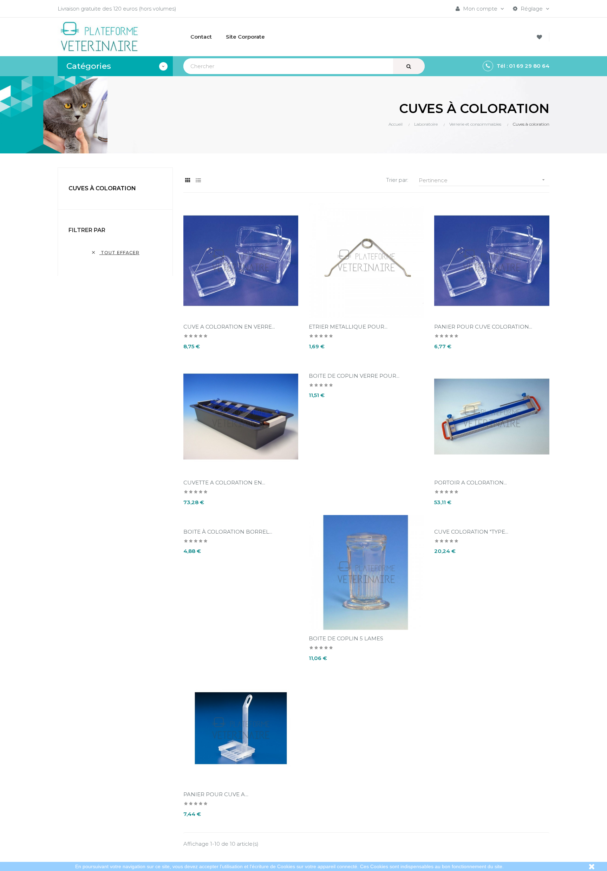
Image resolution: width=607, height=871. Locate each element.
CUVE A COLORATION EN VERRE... (229, 326)
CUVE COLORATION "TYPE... (471, 531)
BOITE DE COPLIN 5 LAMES (346, 638)
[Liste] (198, 180)
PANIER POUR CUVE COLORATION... (483, 326)
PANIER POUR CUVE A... (215, 794)
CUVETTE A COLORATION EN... (224, 482)
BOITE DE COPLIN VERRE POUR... (354, 375)
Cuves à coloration (102, 188)
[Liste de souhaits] (540, 37)
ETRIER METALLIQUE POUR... (348, 326)
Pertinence (482, 180)
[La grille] (187, 180)
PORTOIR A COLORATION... (470, 482)
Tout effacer (115, 252)
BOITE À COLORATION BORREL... (227, 531)
